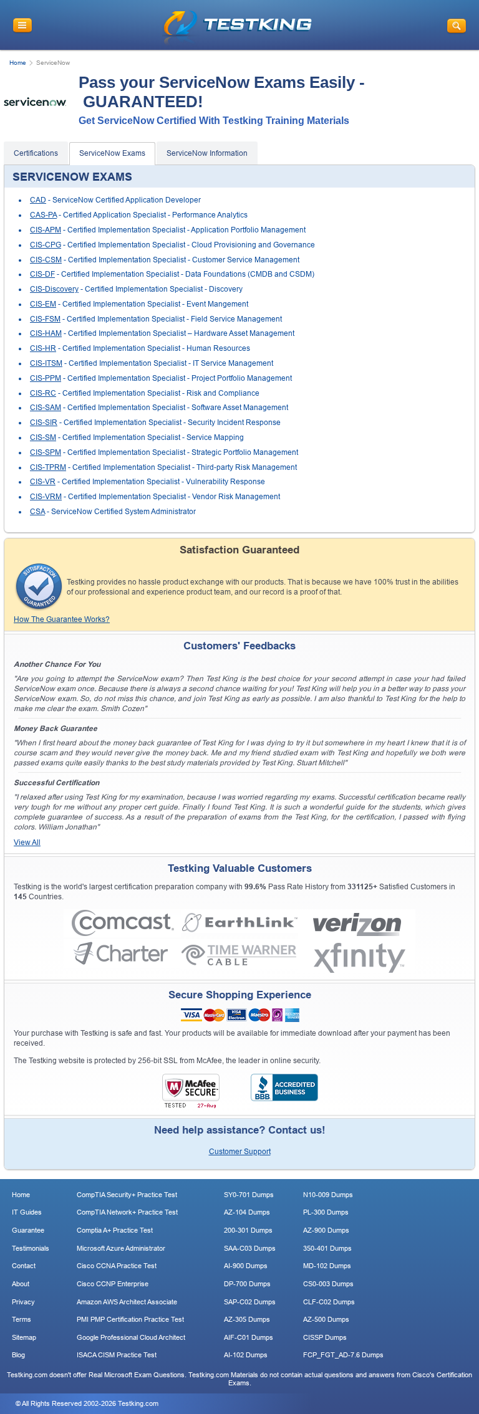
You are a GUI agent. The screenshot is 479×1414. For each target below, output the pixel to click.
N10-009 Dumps (328, 1194)
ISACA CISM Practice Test (117, 1355)
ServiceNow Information (207, 153)
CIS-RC (43, 393)
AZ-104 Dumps (247, 1212)
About (20, 1283)
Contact (24, 1265)
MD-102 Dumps (327, 1265)
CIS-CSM (46, 260)
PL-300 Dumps (326, 1212)
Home (17, 62)
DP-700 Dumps (247, 1283)
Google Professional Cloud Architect (131, 1337)
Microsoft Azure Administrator (121, 1248)
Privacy (23, 1302)
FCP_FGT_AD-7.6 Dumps (343, 1355)
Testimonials (30, 1248)
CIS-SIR (43, 422)
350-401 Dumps (327, 1248)
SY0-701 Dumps (249, 1194)
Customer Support (240, 1151)
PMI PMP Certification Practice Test (130, 1319)
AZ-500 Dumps (326, 1319)
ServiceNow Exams (112, 153)
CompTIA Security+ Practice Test (127, 1194)
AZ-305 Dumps (247, 1319)
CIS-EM (43, 304)
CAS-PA (43, 215)
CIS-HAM (46, 333)
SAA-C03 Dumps (250, 1248)
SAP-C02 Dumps (250, 1302)
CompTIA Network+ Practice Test (127, 1212)
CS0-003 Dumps (328, 1283)
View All (27, 842)
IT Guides (27, 1212)
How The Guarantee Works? (62, 619)
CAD (38, 200)
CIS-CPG (45, 245)
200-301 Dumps (248, 1230)
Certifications (36, 153)
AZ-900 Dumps (326, 1230)
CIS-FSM (45, 319)
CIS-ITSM (46, 363)
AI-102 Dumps (246, 1355)
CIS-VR (43, 481)
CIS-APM (45, 230)
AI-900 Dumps (246, 1265)
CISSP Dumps (325, 1337)
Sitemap (24, 1337)
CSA (37, 511)
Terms (21, 1319)
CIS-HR (43, 348)
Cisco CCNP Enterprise (112, 1283)
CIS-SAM (45, 407)
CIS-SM (43, 437)
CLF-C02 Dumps (329, 1302)
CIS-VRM (46, 496)
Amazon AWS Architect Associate (127, 1302)
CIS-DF (42, 274)
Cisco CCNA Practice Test (117, 1265)
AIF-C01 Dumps (248, 1337)
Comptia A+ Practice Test (115, 1230)
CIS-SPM (45, 452)
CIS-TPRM (48, 467)
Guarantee (28, 1230)
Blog (18, 1355)
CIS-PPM (45, 378)
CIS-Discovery (54, 289)
